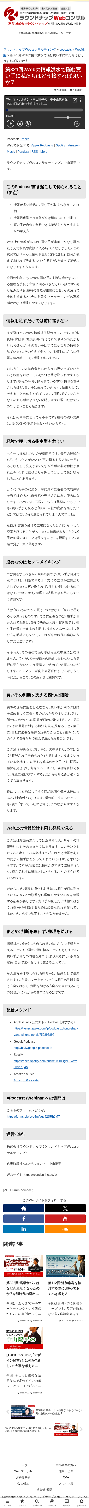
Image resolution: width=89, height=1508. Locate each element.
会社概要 (23, 1483)
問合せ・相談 (45, 1489)
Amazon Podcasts (26, 1080)
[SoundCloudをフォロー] (65, 1229)
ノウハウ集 (66, 1483)
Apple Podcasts (42, 145)
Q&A (66, 1477)
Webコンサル (23, 1471)
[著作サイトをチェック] (23, 1208)
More (43, 151)
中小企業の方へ (66, 1465)
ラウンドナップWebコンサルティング (29, 49)
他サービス (66, 1471)
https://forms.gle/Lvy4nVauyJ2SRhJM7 (33, 1116)
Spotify (60, 145)
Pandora (23, 151)
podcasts (65, 49)
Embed (24, 139)
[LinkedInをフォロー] (23, 1229)
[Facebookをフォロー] (23, 1218)
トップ (23, 1465)
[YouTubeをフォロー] (65, 1218)
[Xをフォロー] (65, 1208)
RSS (34, 151)
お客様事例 (23, 1477)
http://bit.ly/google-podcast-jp (33, 1047)
